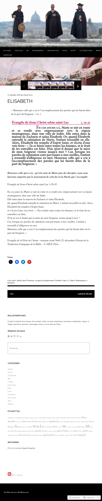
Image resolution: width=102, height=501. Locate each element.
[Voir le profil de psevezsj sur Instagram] (15, 336)
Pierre (65, 430)
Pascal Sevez (28, 95)
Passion (45, 431)
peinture (50, 431)
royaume (16, 435)
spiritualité (48, 434)
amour (31, 418)
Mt (88, 426)
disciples (12, 421)
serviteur (34, 435)
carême (58, 418)
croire (73, 417)
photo (59, 430)
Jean (86, 421)
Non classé (12, 397)
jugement (24, 427)
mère (91, 427)
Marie (73, 280)
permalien (10, 282)
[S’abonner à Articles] (9, 475)
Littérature (85, 50)
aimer (27, 418)
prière (75, 430)
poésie (71, 431)
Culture (10, 381)
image (82, 422)
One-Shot (14, 431)
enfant (24, 421)
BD (27, 50)
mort (79, 426)
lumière (49, 427)
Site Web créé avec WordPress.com (16, 492)
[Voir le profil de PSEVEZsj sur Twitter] (12, 336)
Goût (73, 50)
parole (38, 430)
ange (35, 418)
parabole (24, 431)
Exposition (53, 50)
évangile (81, 434)
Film (64, 50)
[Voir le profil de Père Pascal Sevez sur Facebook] (9, 336)
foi (36, 421)
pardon (29, 431)
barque (49, 418)
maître (60, 427)
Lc (69, 280)
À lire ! (10, 372)
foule (40, 421)
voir (74, 434)
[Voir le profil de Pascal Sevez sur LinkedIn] (20, 336)
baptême (44, 418)
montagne (73, 427)
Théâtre (7, 55)
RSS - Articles (17, 475)
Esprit (64, 280)
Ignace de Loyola (75, 422)
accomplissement (48, 280)
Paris (33, 431)
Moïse (83, 427)
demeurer (78, 418)
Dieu (84, 417)
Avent (39, 418)
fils (33, 421)
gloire (47, 422)
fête (44, 421)
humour (67, 421)
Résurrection (25, 434)
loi (45, 427)
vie (71, 434)
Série (98, 50)
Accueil (7, 50)
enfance (18, 422)
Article (19, 50)
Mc (64, 426)
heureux (61, 422)
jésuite (30, 426)
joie (19, 426)
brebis (53, 418)
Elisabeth (58, 280)
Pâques (81, 431)
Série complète (59, 435)
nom (9, 431)
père (85, 430)
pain (19, 431)
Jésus (36, 426)
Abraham (10, 418)
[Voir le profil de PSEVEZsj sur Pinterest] (18, 336)
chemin (63, 417)
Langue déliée (85, 294)
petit (54, 431)
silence (40, 435)
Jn (16, 426)
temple (67, 435)
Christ (69, 418)
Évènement (38, 50)
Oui (11, 294)
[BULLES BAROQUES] (51, 46)
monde (69, 427)
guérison (54, 421)
